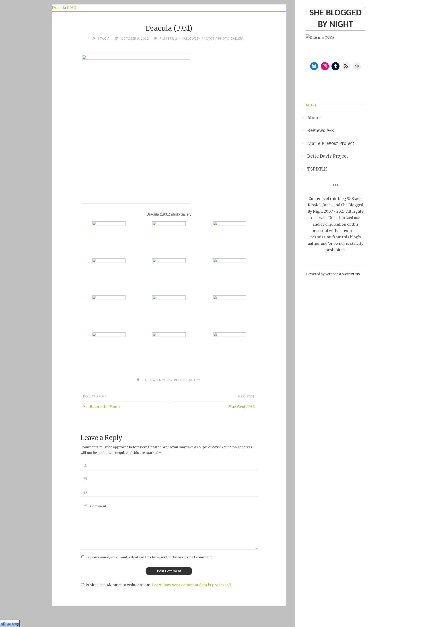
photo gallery (231, 38)
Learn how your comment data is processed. (192, 585)
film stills (169, 38)
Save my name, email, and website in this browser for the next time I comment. (149, 557)
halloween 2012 (156, 380)
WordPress (351, 274)
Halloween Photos (198, 38)
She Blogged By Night (336, 19)
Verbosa (331, 274)
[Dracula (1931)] (169, 7)
